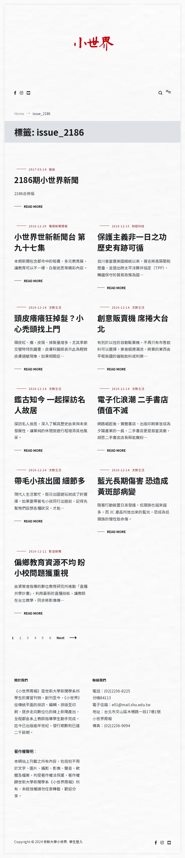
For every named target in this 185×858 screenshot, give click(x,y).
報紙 (52, 169)
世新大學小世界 (55, 841)
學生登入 (76, 841)
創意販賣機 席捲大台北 (132, 323)
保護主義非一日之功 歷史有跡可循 (132, 242)
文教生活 (55, 307)
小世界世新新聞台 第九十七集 (49, 242)
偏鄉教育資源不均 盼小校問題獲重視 (49, 567)
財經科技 (138, 226)
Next (61, 637)
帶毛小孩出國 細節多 (49, 480)
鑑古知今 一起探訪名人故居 (49, 404)
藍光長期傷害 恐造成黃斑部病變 (132, 486)
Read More (33, 206)
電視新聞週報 (58, 226)
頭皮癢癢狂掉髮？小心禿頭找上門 (49, 323)
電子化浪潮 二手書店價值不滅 (132, 404)
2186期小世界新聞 (46, 179)
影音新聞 (55, 551)
